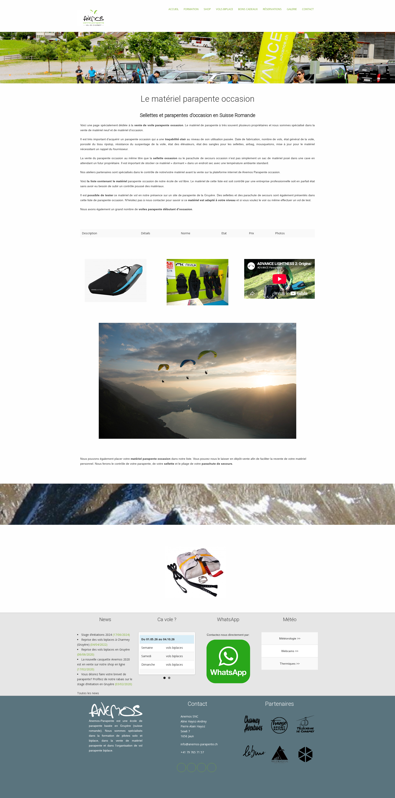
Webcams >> (289, 651)
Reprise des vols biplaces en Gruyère (105, 649)
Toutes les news (88, 693)
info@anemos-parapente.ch (199, 744)
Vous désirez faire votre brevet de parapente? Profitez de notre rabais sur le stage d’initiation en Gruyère (104, 679)
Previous (133, 653)
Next (200, 653)
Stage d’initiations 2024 (96, 635)
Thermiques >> (290, 663)
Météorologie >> (289, 638)
